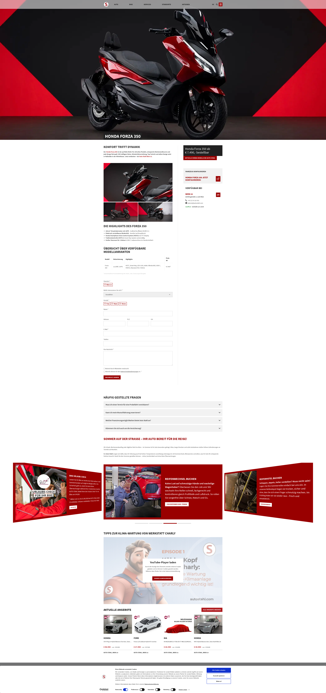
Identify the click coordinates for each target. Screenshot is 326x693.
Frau (107, 304)
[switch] (142, 689)
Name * (106, 309)
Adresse (106, 319)
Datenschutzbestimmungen (129, 371)
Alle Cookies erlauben (218, 670)
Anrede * (106, 300)
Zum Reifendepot (74, 503)
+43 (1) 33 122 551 (193, 200)
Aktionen (186, 4)
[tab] (141, 523)
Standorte (166, 4)
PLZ (128, 319)
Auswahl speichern (219, 676)
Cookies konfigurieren (162, 578)
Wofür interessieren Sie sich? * (113, 290)
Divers (124, 304)
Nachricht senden (112, 377)
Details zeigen (183, 689)
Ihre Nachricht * (109, 349)
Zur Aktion (264, 508)
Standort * (107, 281)
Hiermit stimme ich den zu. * (123, 371)
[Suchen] (217, 4)
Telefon (106, 339)
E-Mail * (106, 329)
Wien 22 (109, 285)
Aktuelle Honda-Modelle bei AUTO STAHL (200, 158)
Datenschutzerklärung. (152, 684)
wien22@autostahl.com (195, 203)
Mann (115, 304)
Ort (152, 319)
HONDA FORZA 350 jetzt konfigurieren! (196, 178)
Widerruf (218, 681)
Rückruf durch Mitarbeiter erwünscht (117, 369)
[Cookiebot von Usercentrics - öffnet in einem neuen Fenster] (104, 689)
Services (147, 4)
